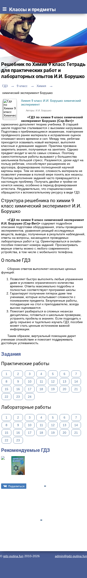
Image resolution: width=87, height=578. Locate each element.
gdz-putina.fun (13, 556)
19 (53, 389)
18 (41, 389)
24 (29, 396)
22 (6, 396)
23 (18, 396)
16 (18, 389)
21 (76, 389)
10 (29, 381)
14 (76, 381)
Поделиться (16, 486)
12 (53, 381)
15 (6, 389)
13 (64, 381)
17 (29, 389)
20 (64, 389)
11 (41, 381)
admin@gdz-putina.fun (71, 556)
